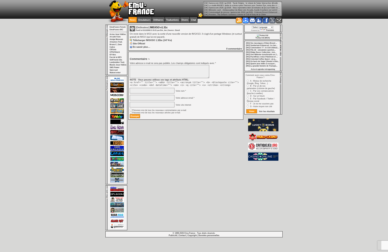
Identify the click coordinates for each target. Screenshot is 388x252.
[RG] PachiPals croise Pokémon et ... (262, 57)
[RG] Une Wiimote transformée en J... (262, 54)
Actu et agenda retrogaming (263, 69)
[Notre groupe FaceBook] (259, 20)
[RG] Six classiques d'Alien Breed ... (261, 43)
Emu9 (177, 30)
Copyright (192, 235)
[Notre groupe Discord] (252, 20)
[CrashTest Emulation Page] (117, 212)
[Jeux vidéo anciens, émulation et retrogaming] (117, 129)
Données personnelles (208, 235)
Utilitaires (158, 20)
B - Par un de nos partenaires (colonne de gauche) (261, 87)
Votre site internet (183, 105)
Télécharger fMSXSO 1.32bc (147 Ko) (152, 40)
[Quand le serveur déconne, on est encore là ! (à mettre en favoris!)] (117, 81)
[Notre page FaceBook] (265, 20)
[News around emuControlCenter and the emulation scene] (117, 182)
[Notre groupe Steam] (279, 20)
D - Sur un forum (257, 96)
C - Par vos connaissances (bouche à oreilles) (260, 92)
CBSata (113, 49)
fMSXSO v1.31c (152, 27)
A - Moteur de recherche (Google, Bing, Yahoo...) (259, 82)
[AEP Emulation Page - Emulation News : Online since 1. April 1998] (117, 207)
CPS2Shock (115, 52)
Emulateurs (144, 20)
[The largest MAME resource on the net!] (117, 139)
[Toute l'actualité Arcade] (117, 150)
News (133, 20)
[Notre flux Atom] (245, 20)
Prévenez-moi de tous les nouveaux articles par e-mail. (156, 113)
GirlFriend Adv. (116, 60)
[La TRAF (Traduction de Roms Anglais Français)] (117, 166)
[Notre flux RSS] (239, 20)
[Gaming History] (117, 155)
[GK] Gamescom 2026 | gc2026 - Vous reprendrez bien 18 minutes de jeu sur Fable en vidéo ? (244, 8)
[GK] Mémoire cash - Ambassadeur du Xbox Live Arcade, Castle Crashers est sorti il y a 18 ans (245, 10)
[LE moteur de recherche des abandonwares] (117, 145)
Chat (193, 20)
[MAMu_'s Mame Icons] (117, 201)
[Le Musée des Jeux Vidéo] (117, 191)
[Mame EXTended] (117, 222)
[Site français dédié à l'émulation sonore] (117, 196)
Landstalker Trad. (117, 62)
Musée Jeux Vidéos (118, 65)
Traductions (172, 20)
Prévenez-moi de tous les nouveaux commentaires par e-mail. (159, 110)
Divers (184, 20)
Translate (270, 30)
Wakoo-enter (115, 73)
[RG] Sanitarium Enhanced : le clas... (261, 45)
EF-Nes (113, 55)
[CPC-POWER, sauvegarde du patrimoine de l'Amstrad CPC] (117, 161)
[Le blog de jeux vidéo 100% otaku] (117, 123)
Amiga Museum (116, 39)
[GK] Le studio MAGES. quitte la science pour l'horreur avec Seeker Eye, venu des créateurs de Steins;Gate (250, 5)
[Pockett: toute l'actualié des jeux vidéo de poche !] (117, 171)
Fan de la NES (116, 57)
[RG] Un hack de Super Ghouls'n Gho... (262, 61)
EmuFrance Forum (118, 27)
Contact (182, 235)
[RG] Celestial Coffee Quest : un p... (261, 59)
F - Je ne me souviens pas (262, 104)
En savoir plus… (141, 47)
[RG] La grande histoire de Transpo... (261, 66)
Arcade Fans (115, 37)
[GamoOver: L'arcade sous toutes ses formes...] (117, 228)
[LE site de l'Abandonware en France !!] (117, 102)
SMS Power (114, 67)
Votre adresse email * (184, 98)
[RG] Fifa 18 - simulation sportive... (261, 50)
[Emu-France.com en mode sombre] (201, 17)
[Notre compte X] (272, 20)
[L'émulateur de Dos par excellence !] (117, 92)
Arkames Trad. (116, 42)
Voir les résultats (267, 111)
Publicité (173, 235)
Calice (112, 47)
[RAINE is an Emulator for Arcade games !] (117, 118)
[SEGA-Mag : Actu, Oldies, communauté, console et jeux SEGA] (117, 217)
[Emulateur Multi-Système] (117, 177)
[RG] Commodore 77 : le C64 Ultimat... (262, 48)
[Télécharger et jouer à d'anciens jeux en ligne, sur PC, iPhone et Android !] (117, 87)
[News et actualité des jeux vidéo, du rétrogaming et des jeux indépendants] (117, 107)
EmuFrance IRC (116, 30)
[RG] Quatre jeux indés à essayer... (261, 64)
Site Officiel (139, 43)
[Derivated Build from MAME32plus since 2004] (117, 134)
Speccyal (114, 70)
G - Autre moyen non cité (261, 106)
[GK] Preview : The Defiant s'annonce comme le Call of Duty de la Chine (235, 15)
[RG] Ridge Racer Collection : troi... (261, 52)
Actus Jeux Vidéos (118, 34)
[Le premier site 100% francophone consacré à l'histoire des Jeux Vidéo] (117, 113)
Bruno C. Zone (116, 44)
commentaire (234, 48)
